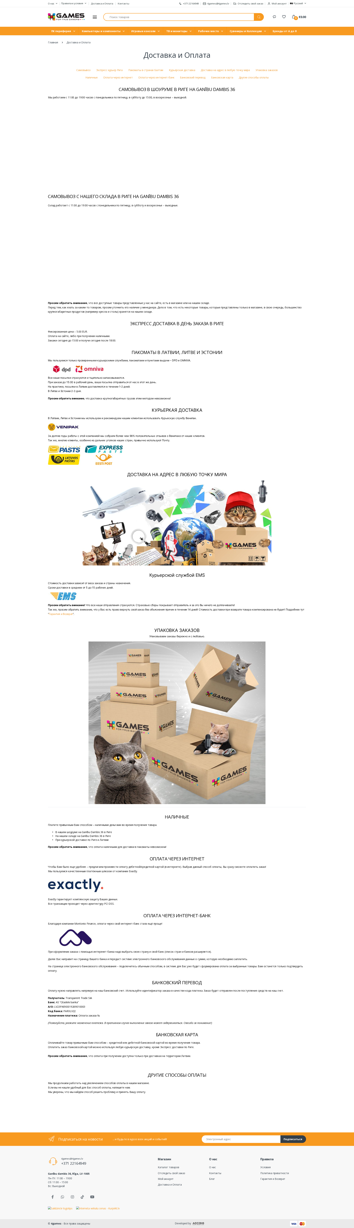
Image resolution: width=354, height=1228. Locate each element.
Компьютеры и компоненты (101, 31)
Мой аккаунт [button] (279, 3)
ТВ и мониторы (177, 31)
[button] (52, 4)
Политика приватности (274, 1173)
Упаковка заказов (267, 70)
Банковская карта (222, 77)
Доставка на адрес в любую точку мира (225, 70)
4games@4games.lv (218, 3)
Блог (212, 1179)
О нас (212, 1167)
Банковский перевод (192, 77)
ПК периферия (61, 31)
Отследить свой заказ (250, 3)
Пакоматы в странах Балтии (145, 70)
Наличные (91, 77)
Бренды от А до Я (285, 31)
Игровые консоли (143, 31)
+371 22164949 (191, 3)
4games (56, 1223)
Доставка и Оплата (102, 3)
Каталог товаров (168, 1167)
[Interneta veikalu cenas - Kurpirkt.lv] (98, 1208)
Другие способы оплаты (254, 77)
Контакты (123, 3)
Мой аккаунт (165, 1179)
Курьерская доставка (182, 70)
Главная (53, 42)
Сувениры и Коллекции (246, 31)
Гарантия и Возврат (61, 613)
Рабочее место (209, 31)
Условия (265, 1167)
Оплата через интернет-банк (156, 77)
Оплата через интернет (118, 77)
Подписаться (293, 1139)
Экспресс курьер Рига (109, 70)
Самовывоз (83, 70)
